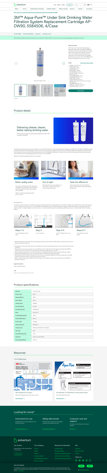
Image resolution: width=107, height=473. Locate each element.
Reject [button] (89, 466)
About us (36, 448)
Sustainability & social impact (40, 458)
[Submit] (85, 5)
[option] (40, 63)
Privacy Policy (21, 470)
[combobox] (80, 5)
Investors (59, 4)
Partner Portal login (79, 451)
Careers (63, 4)
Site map (77, 453)
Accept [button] (81, 466)
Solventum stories (59, 448)
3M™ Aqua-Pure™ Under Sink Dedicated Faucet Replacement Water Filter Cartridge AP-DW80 (35, 12)
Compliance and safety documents (62, 453)
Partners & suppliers (38, 455)
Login (55, 4)
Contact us (77, 448)
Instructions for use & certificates (62, 455)
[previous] (16, 63)
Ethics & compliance (38, 460)
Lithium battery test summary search (63, 458)
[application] (40, 62)
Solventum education (59, 451)
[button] (83, 470)
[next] (63, 63)
